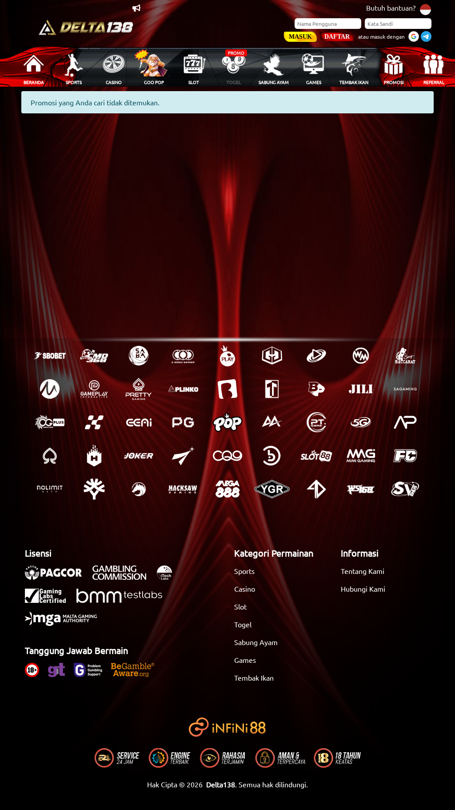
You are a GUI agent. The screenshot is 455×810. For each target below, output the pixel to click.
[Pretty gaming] (138, 389)
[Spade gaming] (50, 456)
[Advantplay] (405, 422)
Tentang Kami (362, 570)
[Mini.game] (183, 389)
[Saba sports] (138, 356)
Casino (244, 588)
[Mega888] (227, 489)
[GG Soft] (272, 356)
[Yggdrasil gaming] (94, 489)
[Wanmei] (361, 356)
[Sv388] (405, 489)
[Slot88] (316, 456)
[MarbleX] (94, 422)
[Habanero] (94, 456)
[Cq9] (227, 456)
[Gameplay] (94, 389)
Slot (240, 606)
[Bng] (272, 456)
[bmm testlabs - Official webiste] (123, 600)
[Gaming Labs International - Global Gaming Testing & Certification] (50, 600)
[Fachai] (405, 456)
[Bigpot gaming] (316, 389)
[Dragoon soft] (138, 489)
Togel (242, 624)
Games (245, 659)
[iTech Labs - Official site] (169, 577)
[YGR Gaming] (272, 489)
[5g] (361, 422)
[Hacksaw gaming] (183, 489)
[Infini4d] (316, 489)
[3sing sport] (183, 356)
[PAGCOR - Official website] (58, 577)
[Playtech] (316, 356)
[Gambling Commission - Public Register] (123, 577)
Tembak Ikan (254, 677)
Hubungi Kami (363, 588)
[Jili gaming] (361, 389)
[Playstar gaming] (183, 456)
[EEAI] (138, 422)
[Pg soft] (183, 422)
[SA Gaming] (405, 389)
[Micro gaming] (50, 389)
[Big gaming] (227, 389)
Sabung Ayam (256, 642)
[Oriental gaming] (50, 422)
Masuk (300, 36)
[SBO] (50, 356)
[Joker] (138, 456)
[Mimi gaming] (361, 456)
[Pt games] (316, 422)
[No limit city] (50, 489)
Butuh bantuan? (390, 7)
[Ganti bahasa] (425, 9)
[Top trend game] (272, 389)
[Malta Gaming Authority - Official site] (65, 623)
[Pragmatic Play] (227, 356)
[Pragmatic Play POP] (227, 422)
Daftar (337, 36)
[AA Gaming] (272, 422)
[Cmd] (94, 356)
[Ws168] (361, 489)
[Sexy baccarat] (405, 356)
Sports (244, 570)
